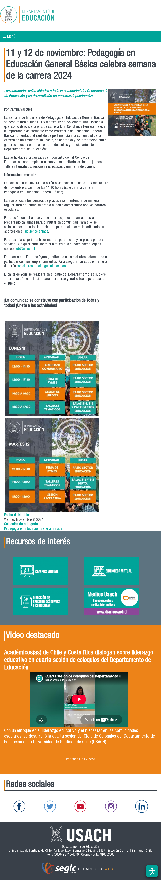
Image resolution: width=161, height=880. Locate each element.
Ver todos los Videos (80, 759)
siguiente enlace (36, 232)
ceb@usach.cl (25, 249)
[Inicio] (40, 15)
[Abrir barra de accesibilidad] (152, 871)
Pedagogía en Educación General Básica (33, 529)
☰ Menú (9, 37)
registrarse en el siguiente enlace (41, 266)
